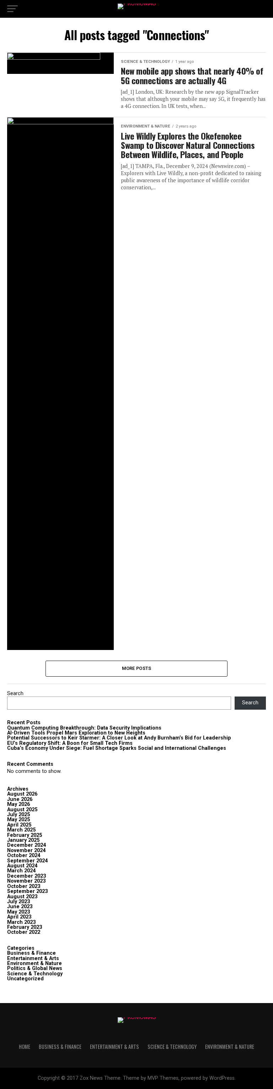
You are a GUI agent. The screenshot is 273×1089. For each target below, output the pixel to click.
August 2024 (22, 866)
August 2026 (22, 794)
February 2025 (24, 835)
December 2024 (26, 845)
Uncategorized (25, 979)
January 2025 (23, 840)
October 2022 (23, 932)
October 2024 (23, 855)
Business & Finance (31, 953)
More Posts (136, 668)
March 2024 (21, 871)
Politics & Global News (34, 968)
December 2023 (26, 876)
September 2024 (27, 861)
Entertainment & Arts (33, 958)
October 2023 (23, 886)
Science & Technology (35, 974)
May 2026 (18, 804)
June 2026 (19, 799)
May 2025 (18, 820)
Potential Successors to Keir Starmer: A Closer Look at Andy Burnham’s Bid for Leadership (119, 738)
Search (15, 693)
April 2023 (19, 917)
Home (24, 1046)
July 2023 (18, 902)
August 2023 (22, 897)
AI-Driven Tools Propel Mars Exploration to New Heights (76, 733)
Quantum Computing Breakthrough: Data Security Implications (84, 728)
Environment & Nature (34, 963)
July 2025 (18, 815)
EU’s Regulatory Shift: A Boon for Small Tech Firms (70, 743)
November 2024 (26, 850)
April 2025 (19, 825)
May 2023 (18, 912)
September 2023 (27, 891)
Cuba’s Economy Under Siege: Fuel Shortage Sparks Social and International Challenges (116, 748)
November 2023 (26, 881)
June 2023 (19, 907)
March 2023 (21, 922)
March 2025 (21, 830)
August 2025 (22, 810)
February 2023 (24, 927)
